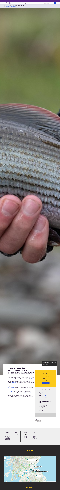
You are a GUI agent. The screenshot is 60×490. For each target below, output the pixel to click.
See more (7, 440)
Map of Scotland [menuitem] (46, 3)
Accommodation (32, 3)
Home (9, 365)
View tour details (44, 395)
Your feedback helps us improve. (11, 6)
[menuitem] (20, 3)
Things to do (26, 3)
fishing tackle (14, 382)
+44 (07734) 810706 (44, 392)
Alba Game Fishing (11, 387)
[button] (55, 6)
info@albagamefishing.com (44, 397)
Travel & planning (39, 3)
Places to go (20, 3)
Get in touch (10, 391)
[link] (55, 3)
